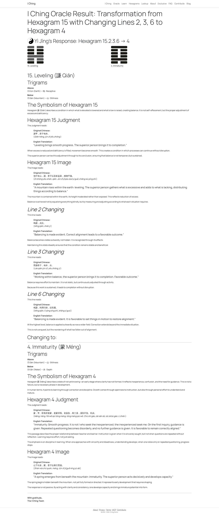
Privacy (102, 510)
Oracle (116, 3)
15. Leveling (32, 65)
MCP (114, 510)
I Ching (31, 3)
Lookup (144, 3)
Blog (189, 3)
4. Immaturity (117, 65)
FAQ (170, 3)
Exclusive (162, 3)
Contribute (179, 3)
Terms (108, 510)
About (153, 3)
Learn (124, 3)
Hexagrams (134, 3)
